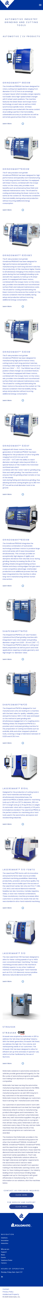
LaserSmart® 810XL (15, 789)
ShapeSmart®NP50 (15, 631)
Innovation (4, 1240)
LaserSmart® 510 (14, 954)
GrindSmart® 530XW (17, 352)
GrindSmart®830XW (16, 540)
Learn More (7, 124)
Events (3, 1257)
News (3, 1255)
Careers (4, 1263)
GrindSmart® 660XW (17, 83)
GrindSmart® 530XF (16, 446)
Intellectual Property (11, 1294)
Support (4, 1252)
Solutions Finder (6, 1260)
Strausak (9, 1027)
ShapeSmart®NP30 (15, 705)
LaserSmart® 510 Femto (19, 870)
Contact (6, 1289)
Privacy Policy (8, 1292)
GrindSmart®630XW (16, 169)
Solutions (4, 1238)
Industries (4, 1243)
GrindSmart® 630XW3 (17, 256)
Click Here (21, 1195)
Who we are (5, 1249)
